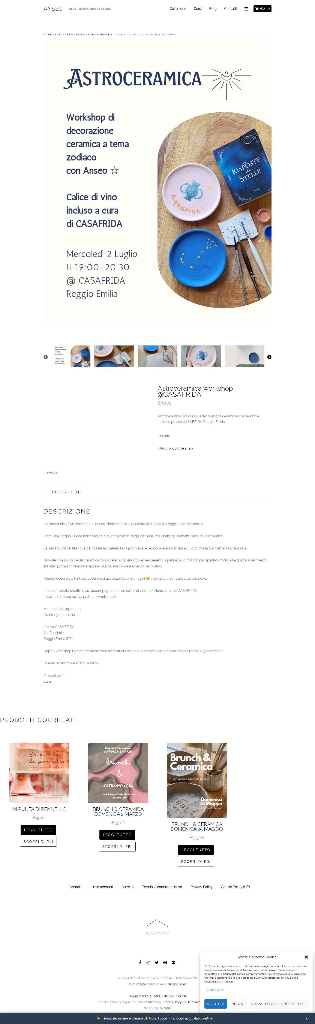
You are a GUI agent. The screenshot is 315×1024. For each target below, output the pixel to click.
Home (48, 34)
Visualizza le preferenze (278, 1004)
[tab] (67, 491)
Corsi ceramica (100, 34)
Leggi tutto (38, 830)
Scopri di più (38, 842)
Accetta (216, 1004)
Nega (237, 1004)
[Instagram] (149, 962)
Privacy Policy (201, 887)
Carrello (128, 887)
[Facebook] (140, 962)
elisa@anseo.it (177, 984)
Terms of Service (198, 1002)
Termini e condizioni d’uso (162, 887)
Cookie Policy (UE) (235, 887)
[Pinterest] (165, 962)
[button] (306, 957)
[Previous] (46, 357)
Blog (213, 9)
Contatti (230, 9)
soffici (167, 1008)
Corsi (198, 9)
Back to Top (157, 934)
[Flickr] (174, 962)
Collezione (178, 9)
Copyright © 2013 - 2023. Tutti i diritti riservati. (157, 996)
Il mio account (102, 887)
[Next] (269, 357)
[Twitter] (157, 962)
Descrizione (67, 492)
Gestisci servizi (215, 989)
